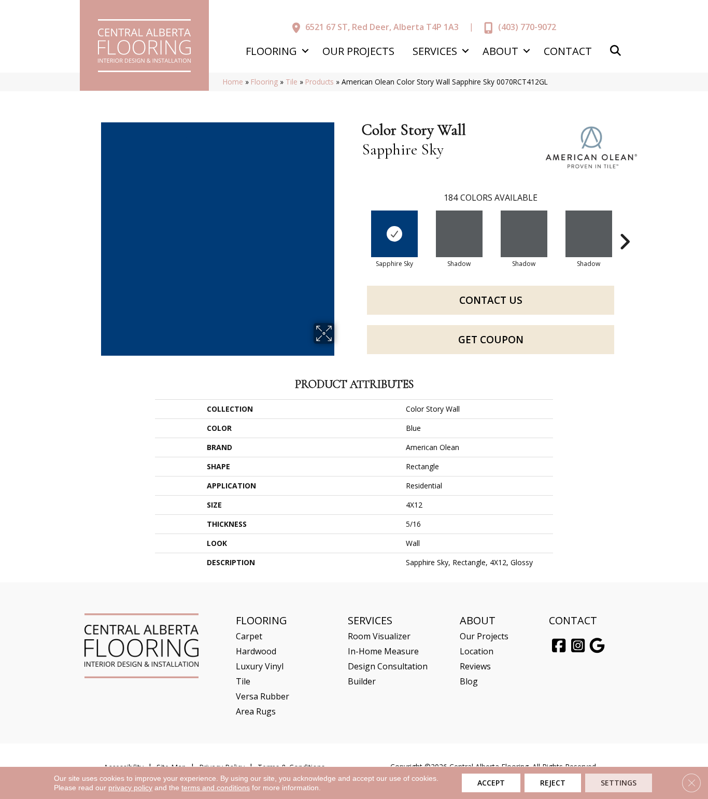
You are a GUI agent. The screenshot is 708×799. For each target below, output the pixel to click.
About (500, 51)
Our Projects (358, 51)
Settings (618, 783)
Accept (491, 783)
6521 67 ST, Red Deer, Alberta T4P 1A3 (382, 27)
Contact (568, 51)
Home (233, 82)
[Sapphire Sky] (394, 234)
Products (319, 82)
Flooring (271, 51)
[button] (305, 51)
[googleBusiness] (597, 646)
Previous (356, 226)
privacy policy (130, 787)
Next (624, 226)
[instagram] (578, 646)
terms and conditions (215, 787)
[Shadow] (459, 234)
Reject (552, 783)
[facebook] (559, 646)
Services (435, 51)
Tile (292, 82)
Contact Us (490, 300)
